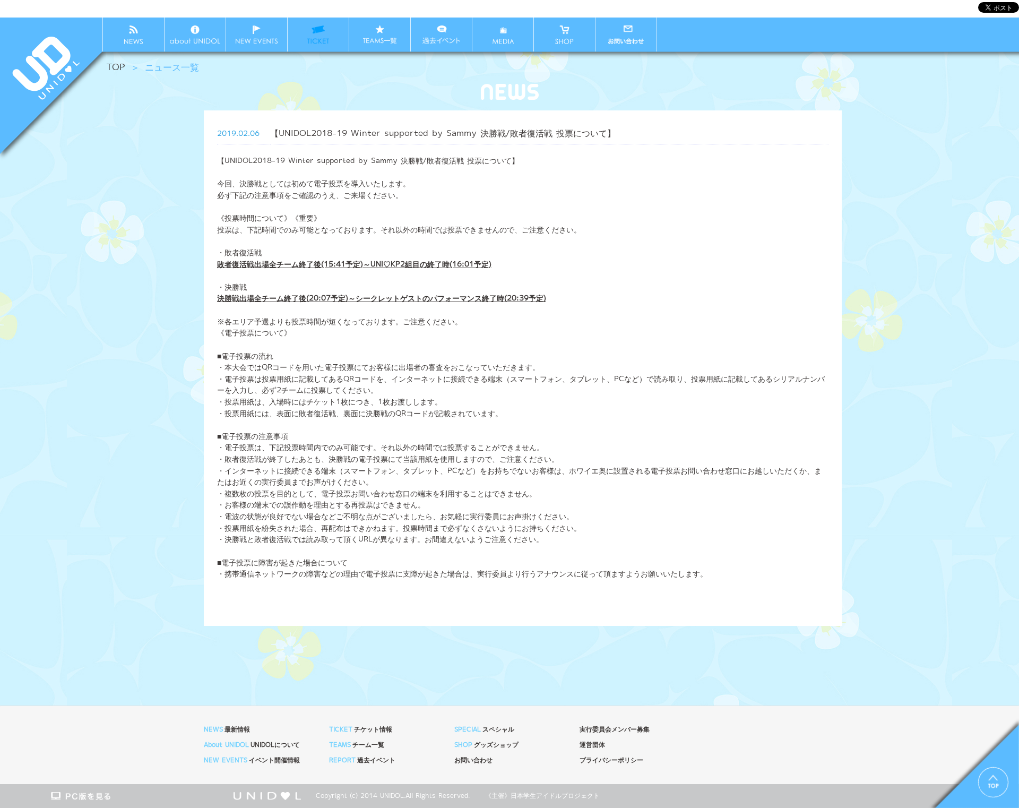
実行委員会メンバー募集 (615, 729)
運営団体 (592, 745)
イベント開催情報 (252, 760)
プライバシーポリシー (611, 760)
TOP (115, 68)
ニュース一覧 (172, 68)
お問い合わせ (473, 760)
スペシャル (484, 729)
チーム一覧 (356, 745)
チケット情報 (360, 729)
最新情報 (227, 729)
